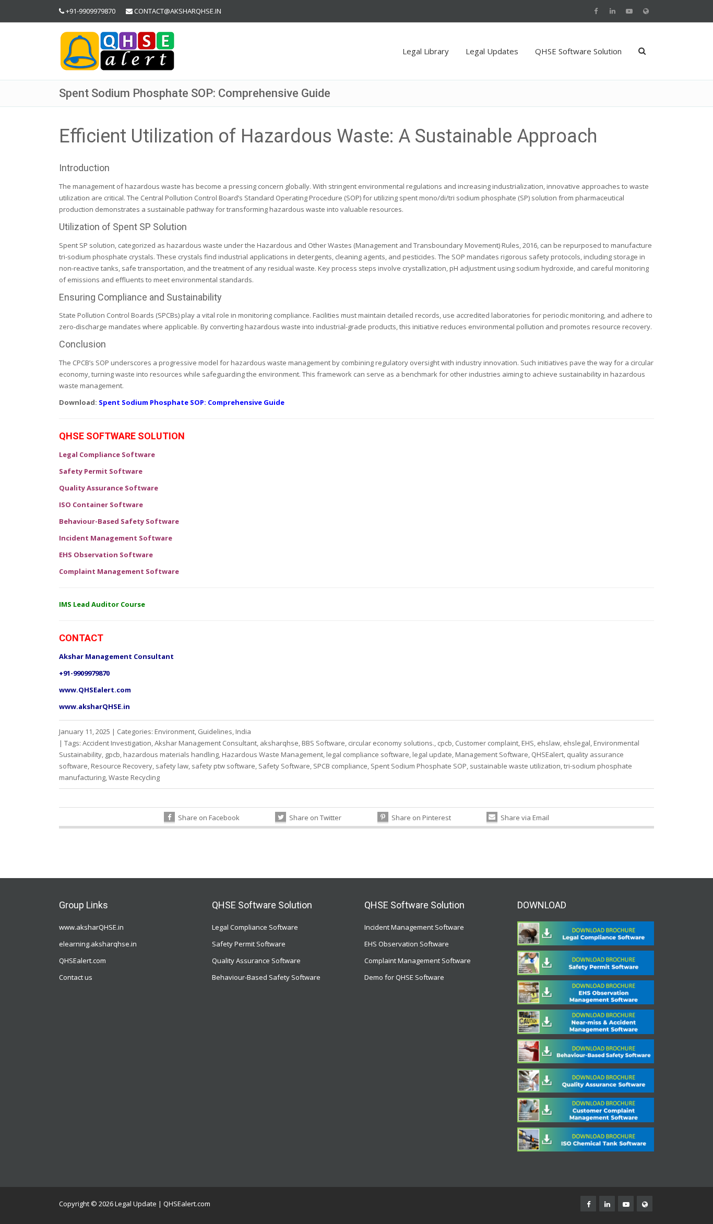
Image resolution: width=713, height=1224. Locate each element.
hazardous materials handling (171, 754)
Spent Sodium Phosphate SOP (419, 766)
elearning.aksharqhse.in (98, 944)
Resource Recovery (121, 766)
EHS (527, 743)
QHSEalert (547, 754)
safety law (172, 766)
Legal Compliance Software (255, 927)
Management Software (491, 754)
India (243, 731)
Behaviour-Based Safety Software (266, 977)
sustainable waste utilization (515, 766)
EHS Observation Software (406, 944)
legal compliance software (367, 754)
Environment (175, 731)
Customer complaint (486, 743)
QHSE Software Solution (578, 51)
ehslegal (576, 743)
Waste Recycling (134, 777)
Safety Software (284, 766)
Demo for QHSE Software (404, 977)
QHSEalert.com (82, 960)
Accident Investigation (116, 743)
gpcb (112, 754)
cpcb (444, 743)
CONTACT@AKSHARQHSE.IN (177, 11)
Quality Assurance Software (256, 960)
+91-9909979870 (90, 11)
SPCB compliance (340, 766)
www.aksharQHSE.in (91, 927)
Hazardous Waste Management (272, 754)
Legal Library (425, 51)
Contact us (75, 977)
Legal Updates (492, 51)
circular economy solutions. (391, 743)
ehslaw (548, 743)
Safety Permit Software (249, 944)
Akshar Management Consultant (206, 743)
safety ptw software (223, 766)
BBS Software (323, 743)
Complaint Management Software (417, 960)
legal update (432, 754)
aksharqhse (279, 743)
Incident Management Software (414, 927)
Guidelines (215, 731)
